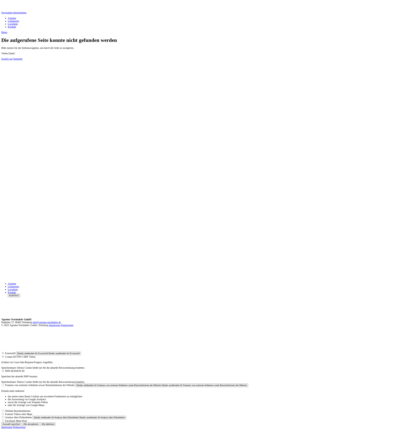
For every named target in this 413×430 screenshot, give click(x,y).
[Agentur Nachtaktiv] (206, 171)
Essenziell (10, 353)
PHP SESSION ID (15, 371)
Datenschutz (67, 325)
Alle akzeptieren (30, 424)
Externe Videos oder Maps (18, 414)
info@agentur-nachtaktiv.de (47, 322)
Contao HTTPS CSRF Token (20, 356)
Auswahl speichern (11, 424)
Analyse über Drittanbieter (18, 417)
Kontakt (12, 26)
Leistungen (13, 21)
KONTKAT (14, 295)
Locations (13, 24)
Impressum (54, 325)
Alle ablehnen (48, 424)
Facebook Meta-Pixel (16, 421)
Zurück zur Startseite (11, 59)
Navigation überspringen (13, 12)
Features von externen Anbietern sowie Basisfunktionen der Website (40, 385)
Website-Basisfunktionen (17, 411)
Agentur (12, 18)
